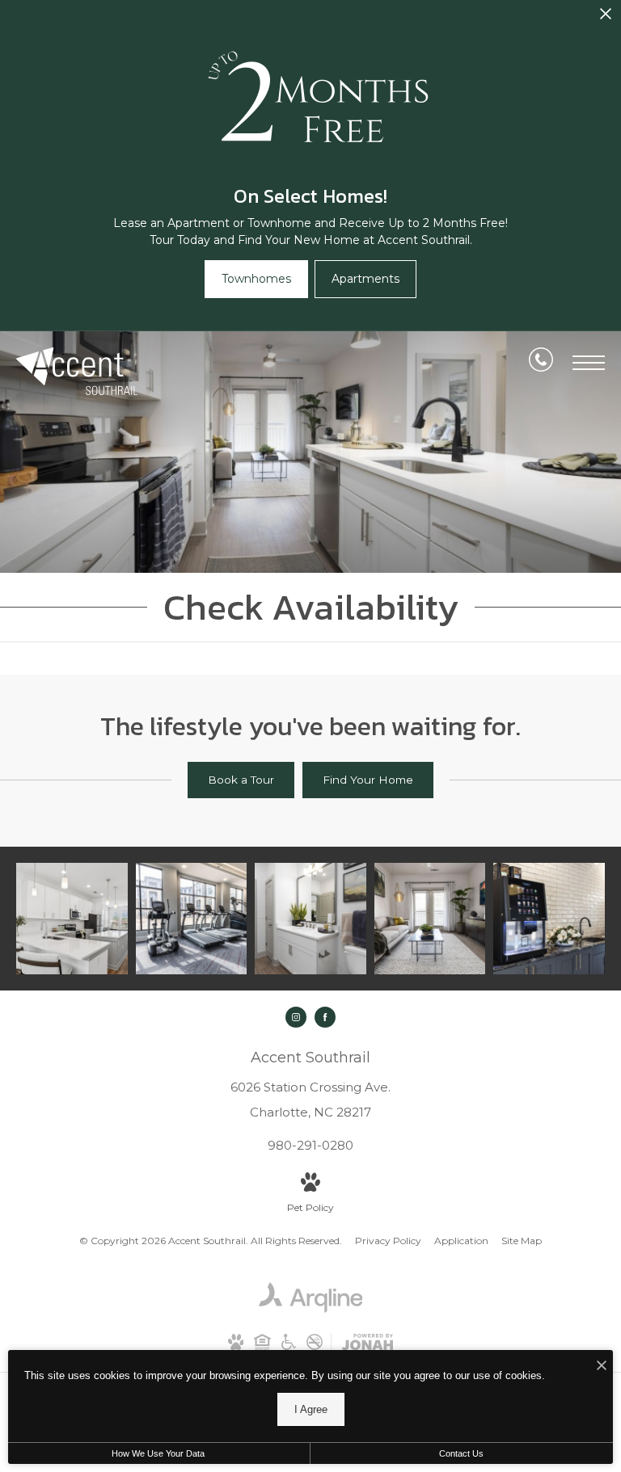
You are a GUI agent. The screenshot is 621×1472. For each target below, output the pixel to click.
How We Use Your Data (158, 1453)
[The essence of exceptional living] (549, 918)
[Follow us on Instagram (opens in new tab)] (295, 1017)
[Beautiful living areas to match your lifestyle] (430, 918)
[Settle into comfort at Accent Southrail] (72, 918)
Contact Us (461, 1453)
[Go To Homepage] (76, 371)
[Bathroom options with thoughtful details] (310, 918)
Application (461, 1240)
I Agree (310, 1409)
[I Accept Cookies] (601, 1366)
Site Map (521, 1240)
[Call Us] (541, 362)
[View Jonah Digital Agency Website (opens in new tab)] (367, 1345)
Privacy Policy (388, 1240)
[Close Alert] (605, 18)
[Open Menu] (588, 362)
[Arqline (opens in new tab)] (311, 1309)
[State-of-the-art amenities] (191, 918)
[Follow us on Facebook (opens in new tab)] (325, 1017)
